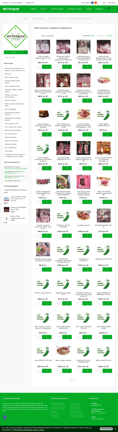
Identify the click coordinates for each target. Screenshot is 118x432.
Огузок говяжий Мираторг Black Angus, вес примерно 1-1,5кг (83, 125)
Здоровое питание (11, 144)
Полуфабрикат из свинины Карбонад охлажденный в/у (103, 91)
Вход (103, 2)
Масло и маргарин (10, 109)
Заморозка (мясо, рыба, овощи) (12, 81)
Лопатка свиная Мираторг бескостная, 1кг (43, 58)
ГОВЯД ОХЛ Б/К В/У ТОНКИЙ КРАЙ (83, 361)
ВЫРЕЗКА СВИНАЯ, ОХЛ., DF (103, 226)
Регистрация (111, 2)
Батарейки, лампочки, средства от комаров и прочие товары (15, 155)
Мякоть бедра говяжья (63, 360)
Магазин (14, 52)
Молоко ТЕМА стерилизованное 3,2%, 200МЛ (18, 218)
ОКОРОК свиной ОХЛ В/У (43, 293)
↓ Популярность (100, 35)
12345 (5, 171)
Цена (92, 35)
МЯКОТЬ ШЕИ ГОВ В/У (104, 360)
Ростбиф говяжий (83, 225)
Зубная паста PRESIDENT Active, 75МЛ (18, 208)
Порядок (109, 35)
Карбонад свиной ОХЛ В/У (63, 293)
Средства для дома (11, 141)
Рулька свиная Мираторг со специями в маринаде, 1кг (103, 159)
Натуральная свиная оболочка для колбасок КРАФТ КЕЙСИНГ (63, 193)
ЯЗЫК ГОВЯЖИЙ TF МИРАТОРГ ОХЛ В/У (104, 293)
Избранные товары (77, 416)
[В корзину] (43, 47)
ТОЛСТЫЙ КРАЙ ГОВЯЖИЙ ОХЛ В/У (63, 158)
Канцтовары (9, 151)
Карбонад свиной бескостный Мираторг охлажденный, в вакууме (83, 59)
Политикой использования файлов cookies (28, 430)
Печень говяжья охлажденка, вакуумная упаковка (43, 125)
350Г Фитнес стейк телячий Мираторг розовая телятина (83, 193)
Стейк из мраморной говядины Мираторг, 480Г (43, 193)
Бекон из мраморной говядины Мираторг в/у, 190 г (83, 159)
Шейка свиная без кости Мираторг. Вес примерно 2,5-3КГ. (43, 91)
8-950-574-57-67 (96, 405)
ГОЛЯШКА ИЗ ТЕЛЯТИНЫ (83, 260)
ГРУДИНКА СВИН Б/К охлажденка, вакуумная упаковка (83, 294)
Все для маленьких (11, 134)
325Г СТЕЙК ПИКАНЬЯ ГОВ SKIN (83, 327)
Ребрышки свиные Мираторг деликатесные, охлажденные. (83, 91)
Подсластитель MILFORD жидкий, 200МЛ (15, 168)
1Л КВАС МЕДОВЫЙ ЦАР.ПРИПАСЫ (15, 190)
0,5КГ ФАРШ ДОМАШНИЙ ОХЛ (103, 124)
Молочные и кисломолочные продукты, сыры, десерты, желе (15, 69)
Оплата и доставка (58, 408)
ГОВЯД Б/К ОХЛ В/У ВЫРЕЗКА (63, 226)
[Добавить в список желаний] (48, 47)
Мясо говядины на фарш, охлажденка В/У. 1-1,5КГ (63, 125)
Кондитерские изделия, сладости (12, 113)
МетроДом (11, 9)
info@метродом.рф (97, 409)
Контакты (55, 416)
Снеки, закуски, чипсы (12, 123)
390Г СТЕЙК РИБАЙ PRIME (104, 327)
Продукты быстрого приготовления (11, 96)
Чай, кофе (8, 74)
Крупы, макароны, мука (12, 86)
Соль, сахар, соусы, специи (13, 127)
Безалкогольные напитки (13, 130)
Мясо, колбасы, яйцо (11, 77)
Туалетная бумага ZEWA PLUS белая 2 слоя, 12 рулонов (18, 199)
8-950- (30, 2)
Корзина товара (76, 412)
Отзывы (54, 412)
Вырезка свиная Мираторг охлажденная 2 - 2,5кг (63, 91)
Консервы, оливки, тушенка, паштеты (13, 90)
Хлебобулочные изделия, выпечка (13, 119)
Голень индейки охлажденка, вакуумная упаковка (43, 159)
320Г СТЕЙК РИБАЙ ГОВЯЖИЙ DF (63, 327)
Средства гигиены (10, 137)
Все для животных (11, 147)
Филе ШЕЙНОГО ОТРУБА (43, 360)
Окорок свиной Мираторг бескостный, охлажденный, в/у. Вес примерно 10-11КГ (104, 59)
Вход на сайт (75, 408)
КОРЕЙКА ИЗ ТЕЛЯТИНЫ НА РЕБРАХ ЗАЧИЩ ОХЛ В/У (63, 260)
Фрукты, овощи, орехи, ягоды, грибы (14, 105)
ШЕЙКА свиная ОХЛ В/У (103, 259)
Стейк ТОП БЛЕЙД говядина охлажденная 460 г (104, 193)
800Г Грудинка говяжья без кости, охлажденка (43, 327)
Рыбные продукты (10, 100)
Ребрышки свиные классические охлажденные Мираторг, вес (63, 59)
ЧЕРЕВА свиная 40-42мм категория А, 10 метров (43, 260)
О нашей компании (58, 404)
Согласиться (106, 429)
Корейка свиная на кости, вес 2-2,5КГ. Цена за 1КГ (43, 226)
